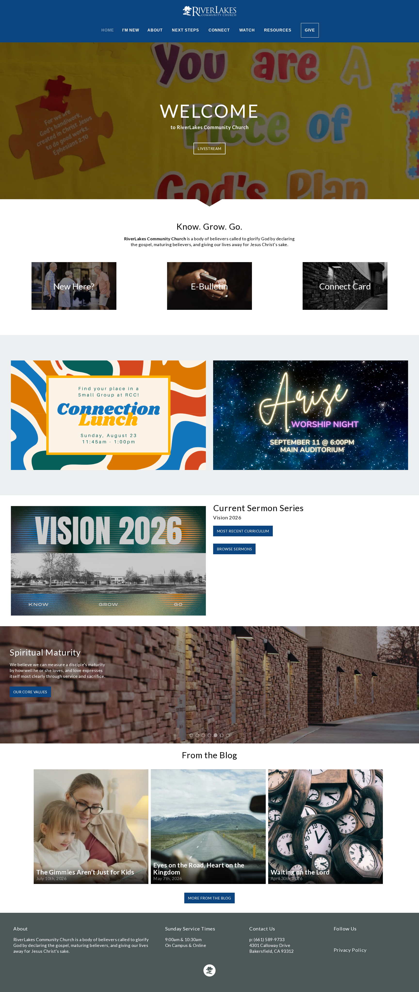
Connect (220, 30)
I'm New (130, 30)
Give (310, 30)
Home (107, 30)
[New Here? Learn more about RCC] (74, 309)
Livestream (209, 148)
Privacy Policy (350, 950)
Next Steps (186, 30)
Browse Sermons (234, 549)
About (155, 30)
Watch (247, 30)
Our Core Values (30, 692)
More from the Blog (209, 898)
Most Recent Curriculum (243, 531)
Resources (278, 30)
